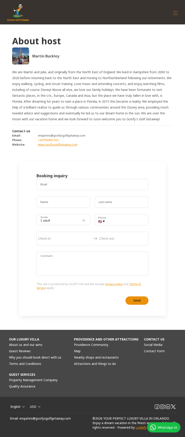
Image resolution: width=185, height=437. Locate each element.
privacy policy (114, 284)
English (15, 406)
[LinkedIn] (168, 406)
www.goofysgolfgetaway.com (57, 144)
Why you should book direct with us (35, 357)
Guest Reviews (20, 351)
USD (33, 406)
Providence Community (91, 345)
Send (137, 300)
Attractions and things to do (95, 363)
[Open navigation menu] (175, 13)
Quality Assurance (22, 386)
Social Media (153, 345)
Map (77, 351)
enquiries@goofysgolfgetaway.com (45, 418)
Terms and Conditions (25, 363)
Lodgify (141, 427)
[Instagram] (162, 406)
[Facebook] (157, 406)
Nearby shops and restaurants (96, 357)
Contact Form (154, 351)
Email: (14, 418)
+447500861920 (48, 140)
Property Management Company (33, 380)
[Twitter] (173, 406)
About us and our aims (25, 345)
